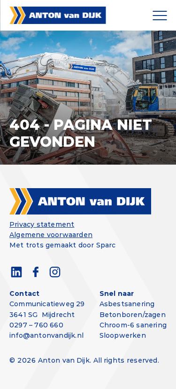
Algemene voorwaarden (50, 234)
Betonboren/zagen (132, 314)
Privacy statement (41, 224)
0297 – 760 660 (36, 325)
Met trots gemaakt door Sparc (62, 245)
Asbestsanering (127, 304)
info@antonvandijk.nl (46, 335)
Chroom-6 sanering (133, 325)
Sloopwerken (122, 335)
